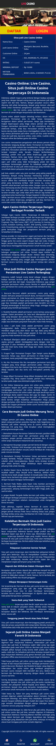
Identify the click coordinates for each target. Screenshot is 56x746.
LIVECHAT (49, 744)
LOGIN (42, 30)
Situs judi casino (8, 604)
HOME (6, 744)
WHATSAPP (34, 744)
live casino (15, 250)
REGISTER (21, 744)
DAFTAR (14, 30)
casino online (6, 110)
